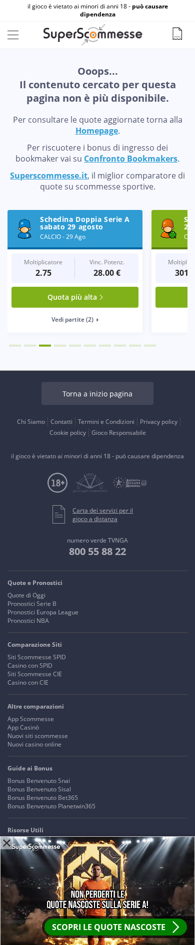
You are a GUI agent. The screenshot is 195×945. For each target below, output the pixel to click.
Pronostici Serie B (32, 603)
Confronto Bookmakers (131, 158)
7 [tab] (105, 346)
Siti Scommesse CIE (35, 674)
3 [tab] (45, 346)
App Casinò (23, 727)
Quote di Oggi (27, 595)
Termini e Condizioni (106, 421)
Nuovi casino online (35, 744)
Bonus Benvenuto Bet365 (43, 797)
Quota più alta (72, 297)
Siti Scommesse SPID (37, 657)
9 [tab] (135, 346)
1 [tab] (15, 346)
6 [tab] (90, 346)
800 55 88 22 (97, 551)
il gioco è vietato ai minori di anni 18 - (98, 10)
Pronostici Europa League (43, 612)
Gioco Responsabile (119, 432)
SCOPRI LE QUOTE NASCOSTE (109, 927)
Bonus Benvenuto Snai (39, 780)
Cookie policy (68, 432)
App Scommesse (31, 719)
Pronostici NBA (28, 620)
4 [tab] (60, 346)
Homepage (97, 130)
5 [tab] (75, 346)
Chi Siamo (31, 421)
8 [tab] (120, 346)
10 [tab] (150, 346)
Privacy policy (159, 421)
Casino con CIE (28, 682)
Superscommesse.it (49, 175)
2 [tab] (30, 346)
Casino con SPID (30, 665)
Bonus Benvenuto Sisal (39, 789)
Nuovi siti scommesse (38, 736)
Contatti (61, 421)
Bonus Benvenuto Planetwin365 (52, 806)
